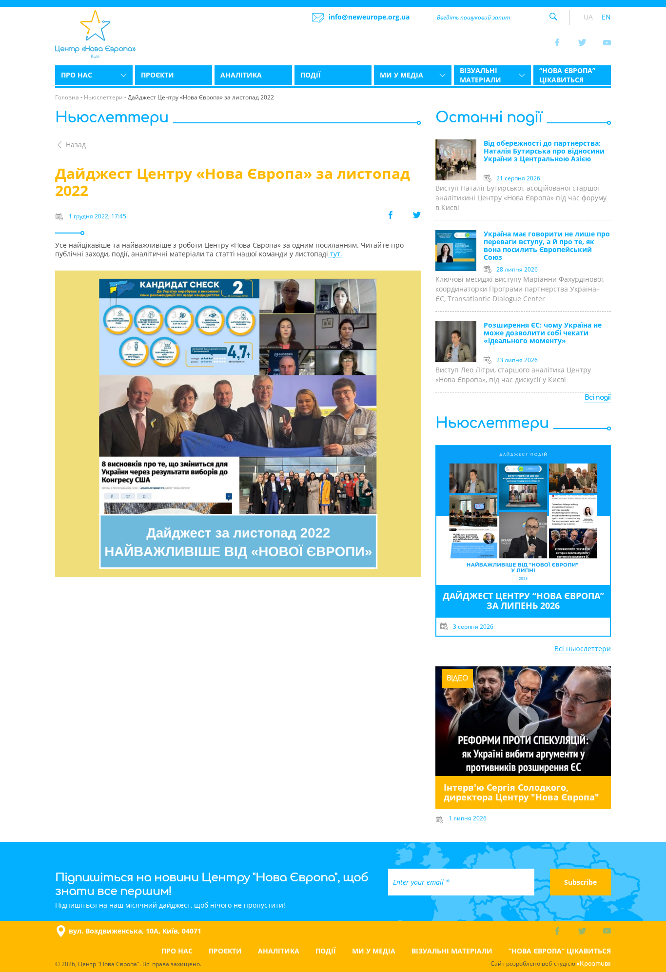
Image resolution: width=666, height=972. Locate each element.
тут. (335, 253)
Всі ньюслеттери (582, 648)
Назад (76, 144)
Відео (457, 678)
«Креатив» (594, 963)
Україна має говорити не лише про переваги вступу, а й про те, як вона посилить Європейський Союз (547, 246)
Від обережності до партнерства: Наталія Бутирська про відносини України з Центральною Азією (544, 151)
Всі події (597, 397)
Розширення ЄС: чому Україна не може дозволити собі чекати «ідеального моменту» (543, 333)
